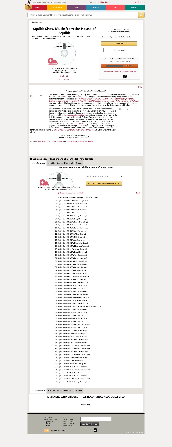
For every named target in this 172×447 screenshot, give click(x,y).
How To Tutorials (69, 424)
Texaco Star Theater (116, 99)
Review (79, 163)
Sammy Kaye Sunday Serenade (79, 141)
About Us (47, 424)
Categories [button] (57, 7)
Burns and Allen (73, 130)
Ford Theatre (134, 101)
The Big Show (60, 130)
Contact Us (47, 426)
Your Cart (134, 7)
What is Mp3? (68, 420)
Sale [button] (76, 7)
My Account (140, 2)
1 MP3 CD (64, 76)
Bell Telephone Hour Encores (50, 141)
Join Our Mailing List (89, 424)
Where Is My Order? (50, 420)
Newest (96, 7)
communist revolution (75, 115)
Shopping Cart (48, 422)
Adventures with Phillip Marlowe (114, 101)
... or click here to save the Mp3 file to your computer (119, 72)
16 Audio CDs (64, 80)
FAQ (115, 7)
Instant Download (38, 163)
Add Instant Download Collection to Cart (104, 183)
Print (140, 87)
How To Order (67, 422)
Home (37, 7)
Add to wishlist (119, 50)
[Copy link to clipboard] (125, 76)
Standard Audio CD (65, 163)
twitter (119, 76)
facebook (114, 76)
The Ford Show (87, 130)
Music (41, 22)
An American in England (69, 101)
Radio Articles (68, 426)
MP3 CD (51, 163)
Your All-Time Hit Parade (90, 101)
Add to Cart (119, 43)
